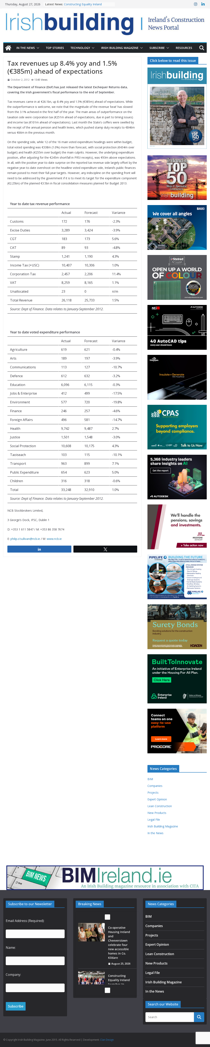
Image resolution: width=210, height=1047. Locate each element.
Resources (184, 48)
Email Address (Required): (25, 920)
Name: (11, 947)
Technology (80, 48)
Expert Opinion (157, 799)
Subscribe (157, 48)
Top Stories (55, 48)
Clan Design (107, 1039)
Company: (13, 974)
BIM (150, 779)
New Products (156, 813)
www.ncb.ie (54, 539)
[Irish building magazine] (105, 22)
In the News (25, 48)
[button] (37, 48)
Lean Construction (159, 806)
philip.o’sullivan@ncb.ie (25, 539)
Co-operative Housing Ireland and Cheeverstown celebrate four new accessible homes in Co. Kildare (119, 943)
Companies (154, 786)
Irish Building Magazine (119, 48)
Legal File (153, 819)
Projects (153, 792)
